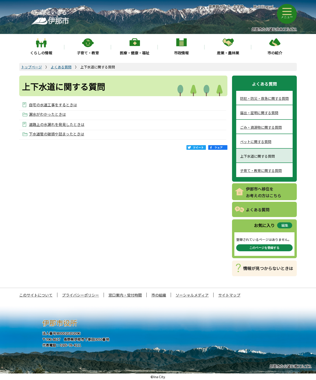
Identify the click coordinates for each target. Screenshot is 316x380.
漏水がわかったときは (47, 114)
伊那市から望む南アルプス (290, 366)
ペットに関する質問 (255, 141)
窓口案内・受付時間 (125, 295)
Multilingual (263, 6)
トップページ (31, 66)
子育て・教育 (88, 52)
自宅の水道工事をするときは (53, 104)
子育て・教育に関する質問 (261, 170)
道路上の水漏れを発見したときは (56, 124)
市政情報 (181, 52)
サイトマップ (229, 295)
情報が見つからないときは (268, 268)
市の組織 (158, 295)
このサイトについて (36, 295)
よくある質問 (61, 66)
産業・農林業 (228, 52)
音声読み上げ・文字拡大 (226, 9)
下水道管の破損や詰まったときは (56, 134)
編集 (284, 225)
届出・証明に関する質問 (259, 112)
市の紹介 (274, 52)
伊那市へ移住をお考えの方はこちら (263, 192)
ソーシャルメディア (192, 295)
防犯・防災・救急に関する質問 (264, 98)
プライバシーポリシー (80, 295)
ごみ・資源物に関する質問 (261, 127)
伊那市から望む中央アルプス (274, 29)
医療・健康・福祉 (134, 52)
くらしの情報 (41, 52)
